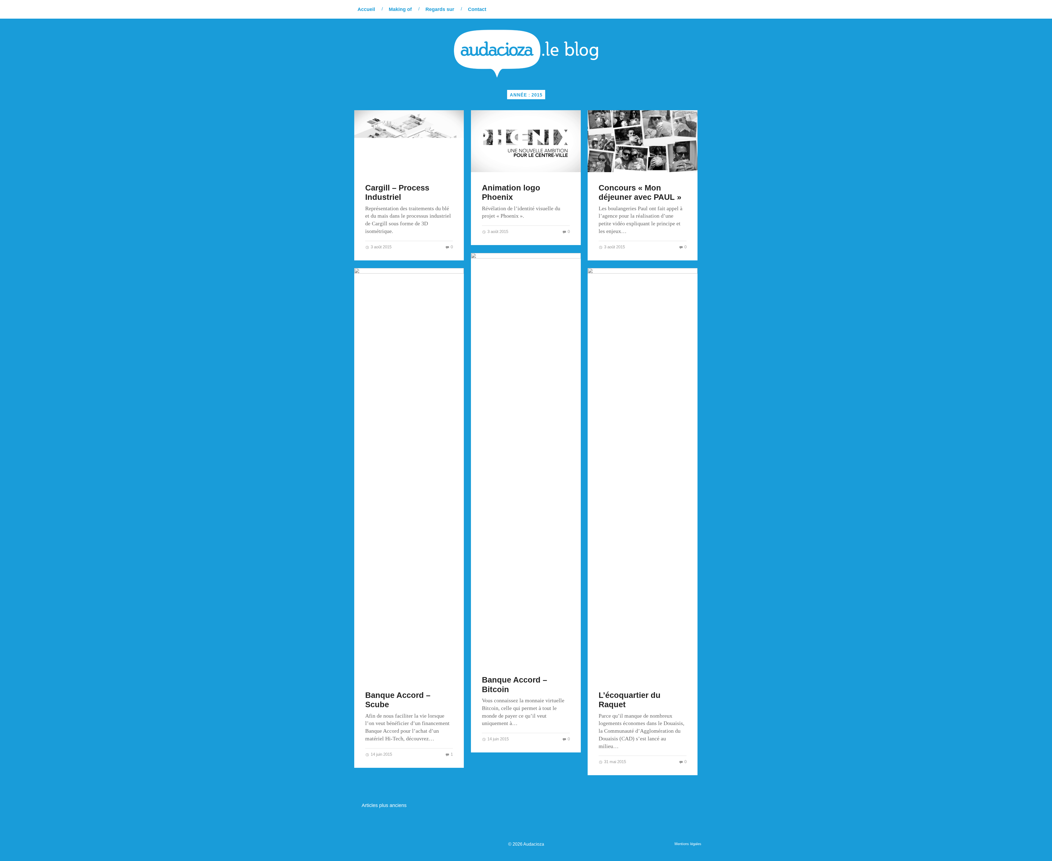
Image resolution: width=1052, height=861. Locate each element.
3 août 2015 (380, 247)
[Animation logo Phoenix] (526, 141)
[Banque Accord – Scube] (409, 473)
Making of (400, 9)
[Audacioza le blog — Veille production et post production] (526, 54)
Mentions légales (687, 844)
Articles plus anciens (384, 805)
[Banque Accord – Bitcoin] (526, 458)
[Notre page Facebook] (663, 9)
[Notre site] (652, 9)
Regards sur (439, 9)
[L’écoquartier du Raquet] (642, 473)
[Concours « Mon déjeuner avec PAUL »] (642, 141)
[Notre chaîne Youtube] (686, 9)
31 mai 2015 (614, 761)
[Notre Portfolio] (697, 9)
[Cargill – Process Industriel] (409, 141)
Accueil (366, 9)
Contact (477, 9)
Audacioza (533, 844)
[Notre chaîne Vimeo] (674, 9)
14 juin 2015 (497, 739)
